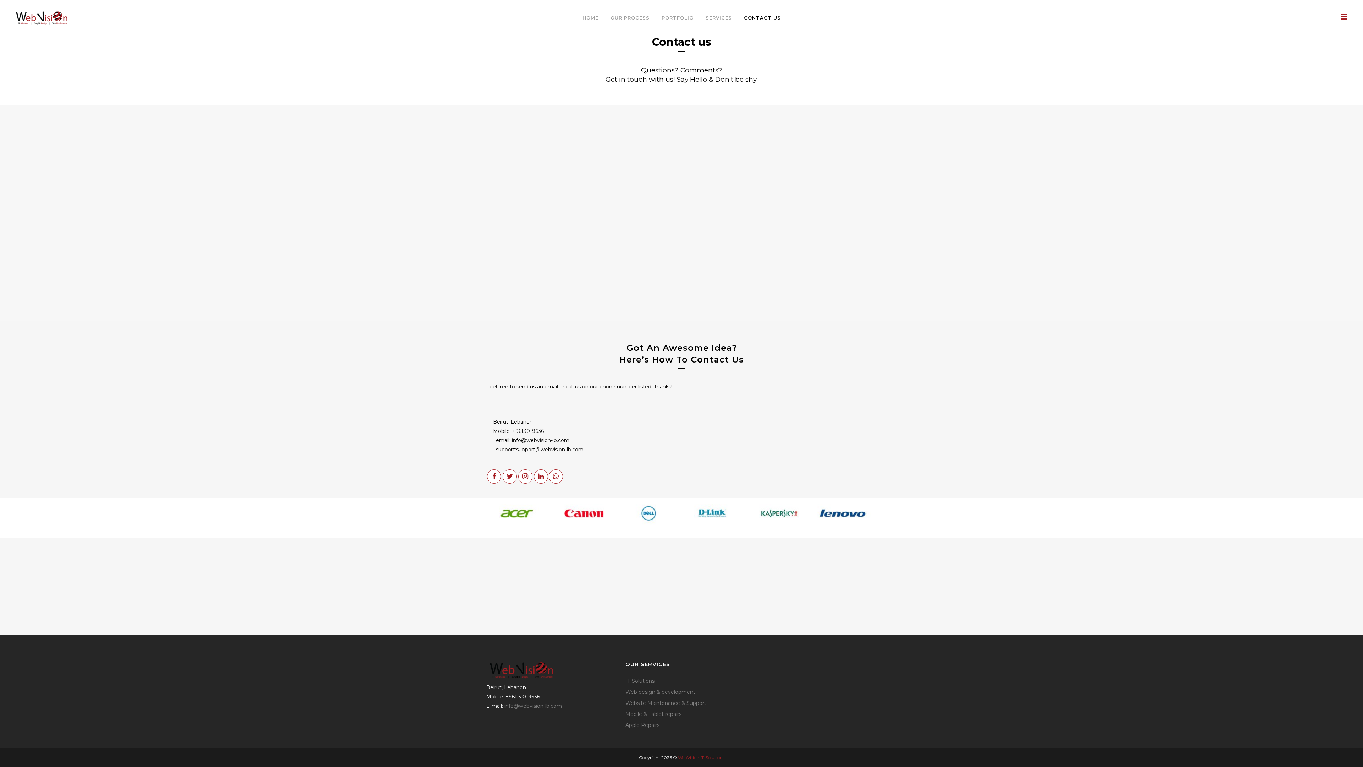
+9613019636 (528, 431)
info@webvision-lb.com (540, 440)
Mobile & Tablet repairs (653, 714)
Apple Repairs (642, 725)
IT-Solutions (640, 681)
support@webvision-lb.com (550, 449)
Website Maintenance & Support (665, 703)
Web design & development (660, 692)
